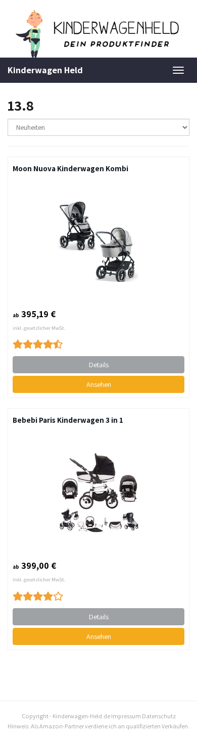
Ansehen (98, 384)
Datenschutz (159, 716)
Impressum (126, 716)
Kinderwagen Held (45, 70)
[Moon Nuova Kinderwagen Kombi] (98, 241)
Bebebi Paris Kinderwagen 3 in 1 (68, 420)
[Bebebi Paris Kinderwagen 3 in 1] (98, 492)
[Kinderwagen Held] (98, 34)
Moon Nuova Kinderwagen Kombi (70, 168)
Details (99, 364)
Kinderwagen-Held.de (81, 716)
